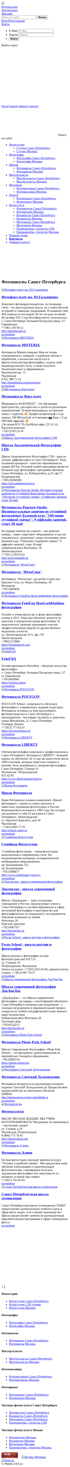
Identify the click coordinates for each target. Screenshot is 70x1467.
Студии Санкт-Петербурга (33, 148)
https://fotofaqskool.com (15, 644)
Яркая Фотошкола (16, 793)
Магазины (15, 185)
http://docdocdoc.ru (12, 930)
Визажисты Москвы (29, 218)
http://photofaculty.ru (13, 331)
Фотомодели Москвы (30, 211)
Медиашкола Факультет (21, 396)
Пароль (13, 34)
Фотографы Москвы (29, 161)
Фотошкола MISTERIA (20, 345)
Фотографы (16, 154)
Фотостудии (16, 144)
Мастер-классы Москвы (31, 181)
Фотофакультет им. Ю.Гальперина (29, 297)
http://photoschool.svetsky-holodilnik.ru (24, 1097)
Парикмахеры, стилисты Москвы (37, 232)
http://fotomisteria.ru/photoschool (20, 382)
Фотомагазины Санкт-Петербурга (38, 188)
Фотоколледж (12, 1111)
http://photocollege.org (14, 1138)
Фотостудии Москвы (22, 1307)
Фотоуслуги (16, 205)
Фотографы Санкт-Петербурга (35, 158)
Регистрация (9, 106)
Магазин (7, 13)
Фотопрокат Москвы (29, 201)
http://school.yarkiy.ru (14, 830)
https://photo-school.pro (15, 1062)
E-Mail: (13, 30)
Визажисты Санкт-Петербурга (35, 215)
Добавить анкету (19, 242)
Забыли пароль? (28, 106)
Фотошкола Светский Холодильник (30, 1077)
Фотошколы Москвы (29, 171)
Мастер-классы (18, 174)
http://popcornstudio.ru (14, 557)
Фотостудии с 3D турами (25, 1304)
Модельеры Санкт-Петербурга (35, 222)
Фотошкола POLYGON (20, 697)
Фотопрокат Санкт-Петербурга (36, 198)
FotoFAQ (8, 659)
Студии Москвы (26, 151)
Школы (13, 164)
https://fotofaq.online (13, 682)
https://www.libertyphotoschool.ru (21, 778)
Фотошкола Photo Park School (26, 1042)
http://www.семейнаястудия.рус (21, 875)
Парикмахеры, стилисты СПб (35, 228)
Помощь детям (18, 235)
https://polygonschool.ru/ (16, 730)
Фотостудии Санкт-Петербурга (29, 1301)
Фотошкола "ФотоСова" (21, 572)
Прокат (13, 195)
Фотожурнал (9, 10)
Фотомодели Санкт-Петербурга (36, 208)
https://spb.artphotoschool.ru (18, 483)
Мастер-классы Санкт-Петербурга (38, 178)
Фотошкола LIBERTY (19, 745)
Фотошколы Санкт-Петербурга (36, 168)
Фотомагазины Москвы (31, 191)
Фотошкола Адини (16, 1153)
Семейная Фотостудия (19, 844)
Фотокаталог (9, 6)
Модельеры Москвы (29, 225)
